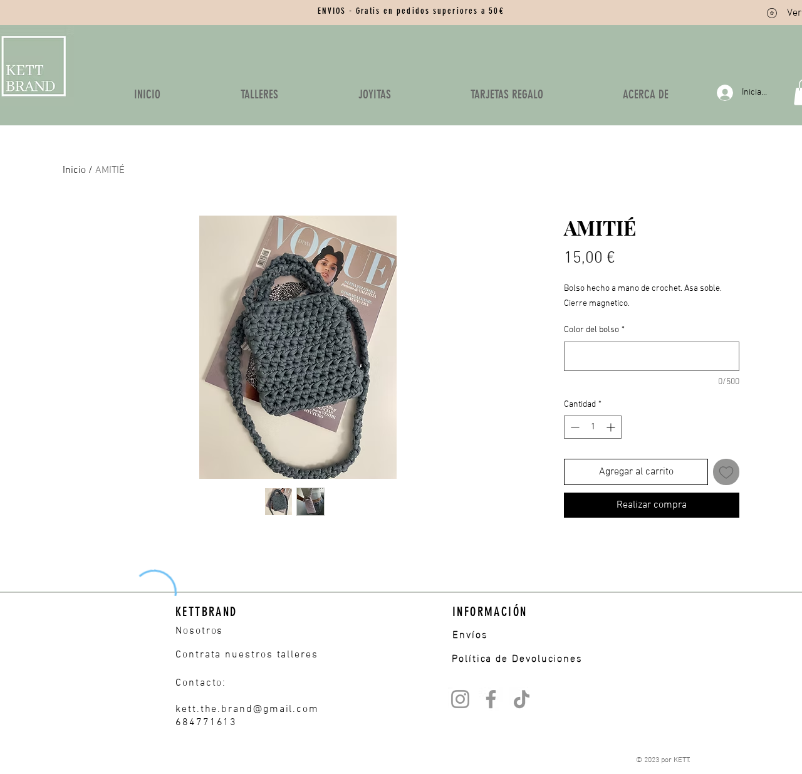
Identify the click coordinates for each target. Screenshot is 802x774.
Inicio (74, 170)
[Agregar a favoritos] (726, 472)
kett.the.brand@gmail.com (247, 709)
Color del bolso (594, 330)
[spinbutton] (592, 427)
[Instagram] (460, 699)
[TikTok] (521, 699)
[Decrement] (573, 427)
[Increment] (612, 427)
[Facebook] (491, 699)
